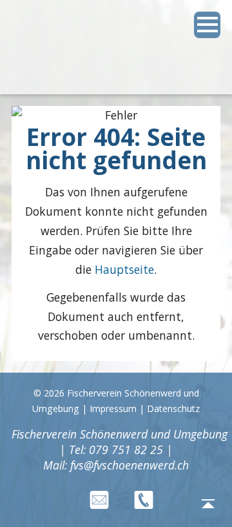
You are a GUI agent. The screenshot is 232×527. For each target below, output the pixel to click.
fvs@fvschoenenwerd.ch (129, 465)
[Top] (208, 503)
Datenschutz (173, 408)
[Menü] (207, 25)
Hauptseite (124, 269)
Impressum (113, 408)
